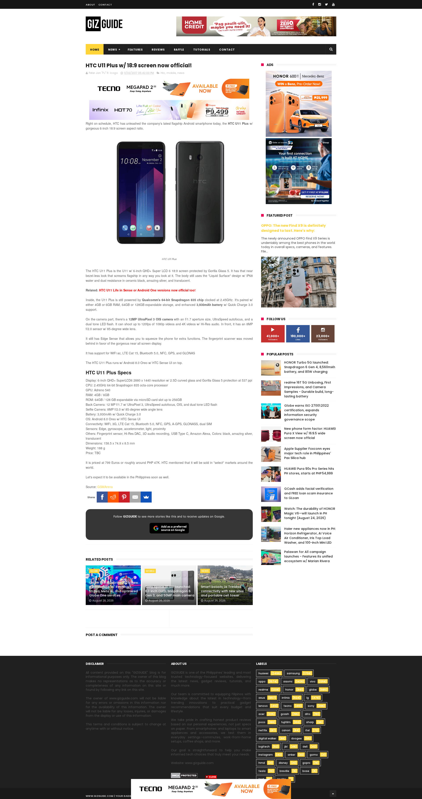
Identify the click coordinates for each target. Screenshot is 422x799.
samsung (293, 673)
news (180, 73)
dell (305, 746)
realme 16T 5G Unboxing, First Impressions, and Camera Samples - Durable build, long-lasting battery (309, 389)
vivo (312, 681)
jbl (285, 746)
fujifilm (286, 722)
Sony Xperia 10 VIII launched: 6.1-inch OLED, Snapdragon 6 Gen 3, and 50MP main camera (169, 591)
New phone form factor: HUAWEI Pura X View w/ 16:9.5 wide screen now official (310, 433)
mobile (171, 73)
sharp (310, 722)
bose (305, 771)
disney (283, 763)
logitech (264, 746)
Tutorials (201, 49)
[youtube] (333, 4)
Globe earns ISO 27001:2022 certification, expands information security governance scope (306, 412)
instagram (265, 755)
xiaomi (287, 681)
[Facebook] (102, 497)
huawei (263, 673)
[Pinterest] (124, 497)
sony (311, 706)
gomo (314, 755)
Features (135, 49)
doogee (296, 738)
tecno (288, 706)
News (112, 49)
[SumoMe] (146, 497)
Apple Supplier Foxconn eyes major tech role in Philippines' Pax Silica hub (307, 453)
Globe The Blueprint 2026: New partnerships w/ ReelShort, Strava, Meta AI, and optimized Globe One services (113, 589)
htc (163, 73)
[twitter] (326, 4)
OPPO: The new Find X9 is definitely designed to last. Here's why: (293, 228)
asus (261, 698)
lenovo (263, 706)
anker (291, 755)
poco (261, 722)
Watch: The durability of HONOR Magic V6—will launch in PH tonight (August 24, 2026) (309, 513)
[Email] (135, 497)
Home (94, 49)
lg (307, 698)
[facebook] (313, 4)
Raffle (179, 49)
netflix (262, 730)
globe (94, 571)
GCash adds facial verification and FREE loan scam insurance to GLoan (308, 493)
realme (263, 689)
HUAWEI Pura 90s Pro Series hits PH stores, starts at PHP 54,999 (309, 470)
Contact (105, 4)
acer (261, 714)
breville (284, 771)
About (90, 4)
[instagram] (319, 4)
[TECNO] (211, 788)
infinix (286, 698)
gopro (306, 763)
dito (307, 714)
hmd (261, 763)
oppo (262, 681)
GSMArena (105, 487)
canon (286, 730)
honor (289, 689)
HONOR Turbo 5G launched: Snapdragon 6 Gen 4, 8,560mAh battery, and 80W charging (309, 367)
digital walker (267, 738)
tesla (262, 771)
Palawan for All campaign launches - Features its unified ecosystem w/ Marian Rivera (308, 556)
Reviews (158, 49)
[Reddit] (113, 497)
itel (307, 730)
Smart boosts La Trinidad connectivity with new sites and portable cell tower (222, 591)
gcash (285, 714)
